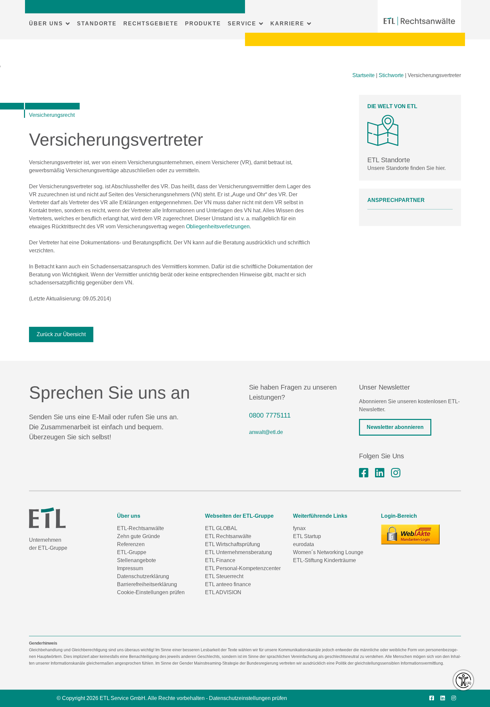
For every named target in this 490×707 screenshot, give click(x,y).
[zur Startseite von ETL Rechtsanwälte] (419, 21)
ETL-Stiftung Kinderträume (324, 560)
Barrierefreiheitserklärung (147, 584)
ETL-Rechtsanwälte (140, 528)
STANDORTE (97, 23)
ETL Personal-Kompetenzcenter (243, 568)
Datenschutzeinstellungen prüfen (248, 698)
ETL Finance (220, 560)
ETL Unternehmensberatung (238, 552)
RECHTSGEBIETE (150, 23)
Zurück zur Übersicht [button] (61, 334)
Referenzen (131, 544)
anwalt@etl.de (266, 432)
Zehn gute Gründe (138, 536)
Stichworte (391, 75)
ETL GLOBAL (221, 528)
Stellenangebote (136, 560)
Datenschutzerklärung (143, 576)
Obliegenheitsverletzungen (218, 226)
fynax (299, 528)
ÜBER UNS (46, 23)
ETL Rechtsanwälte (228, 536)
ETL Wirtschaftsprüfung (232, 544)
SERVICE (242, 23)
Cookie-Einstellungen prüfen (151, 592)
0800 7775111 (270, 415)
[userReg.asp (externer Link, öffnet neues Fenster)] (410, 534)
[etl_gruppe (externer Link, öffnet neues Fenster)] (395, 473)
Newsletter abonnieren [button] (395, 427)
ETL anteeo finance (228, 584)
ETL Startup (307, 536)
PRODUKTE (203, 23)
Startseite (363, 75)
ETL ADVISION (223, 592)
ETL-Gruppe (131, 552)
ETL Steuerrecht (224, 576)
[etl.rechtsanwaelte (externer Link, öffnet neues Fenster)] (363, 473)
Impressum (130, 568)
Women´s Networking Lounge (328, 552)
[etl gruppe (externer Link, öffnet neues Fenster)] (379, 473)
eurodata (303, 544)
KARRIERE (287, 23)
